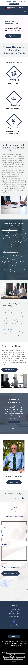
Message (4, 544)
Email (3, 528)
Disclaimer (4, 564)
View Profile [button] (14, 482)
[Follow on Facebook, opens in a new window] (14, 621)
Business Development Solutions (13, 659)
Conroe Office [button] (14, 625)
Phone (3, 536)
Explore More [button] (13, 36)
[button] (25, 12)
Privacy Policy (20, 657)
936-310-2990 (14, 4)
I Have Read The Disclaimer (12, 567)
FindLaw (14, 661)
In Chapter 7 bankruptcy (9, 230)
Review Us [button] (14, 636)
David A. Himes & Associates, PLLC (15, 653)
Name (3, 520)
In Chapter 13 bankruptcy (11, 252)
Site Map (12, 657)
